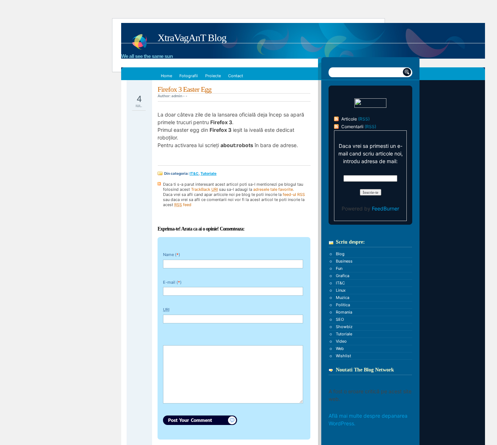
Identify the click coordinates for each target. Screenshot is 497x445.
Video (341, 341)
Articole (349, 119)
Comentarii (352, 126)
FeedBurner (385, 208)
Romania (344, 312)
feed (182, 204)
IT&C (194, 173)
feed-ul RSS (294, 194)
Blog (340, 253)
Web (340, 348)
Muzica (342, 297)
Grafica (342, 275)
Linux (341, 290)
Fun (339, 268)
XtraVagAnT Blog (192, 37)
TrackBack (204, 189)
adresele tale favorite (273, 189)
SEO (340, 319)
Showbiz (344, 326)
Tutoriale (208, 173)
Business (344, 261)
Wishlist (343, 355)
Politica (343, 304)
